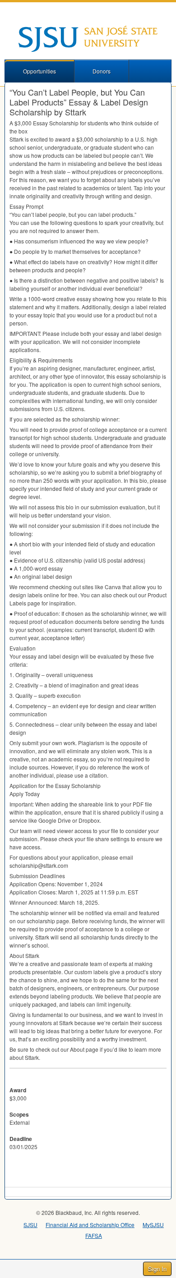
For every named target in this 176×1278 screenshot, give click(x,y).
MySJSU (153, 1224)
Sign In (157, 1268)
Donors (102, 71)
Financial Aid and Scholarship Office (90, 1224)
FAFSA (93, 1235)
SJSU (30, 1224)
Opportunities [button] (39, 71)
